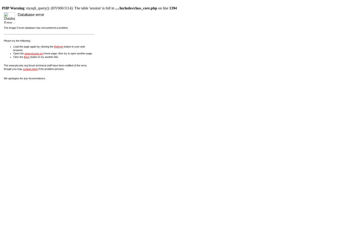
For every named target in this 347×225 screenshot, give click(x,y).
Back (27, 57)
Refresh (58, 46)
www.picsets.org (34, 53)
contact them (30, 69)
